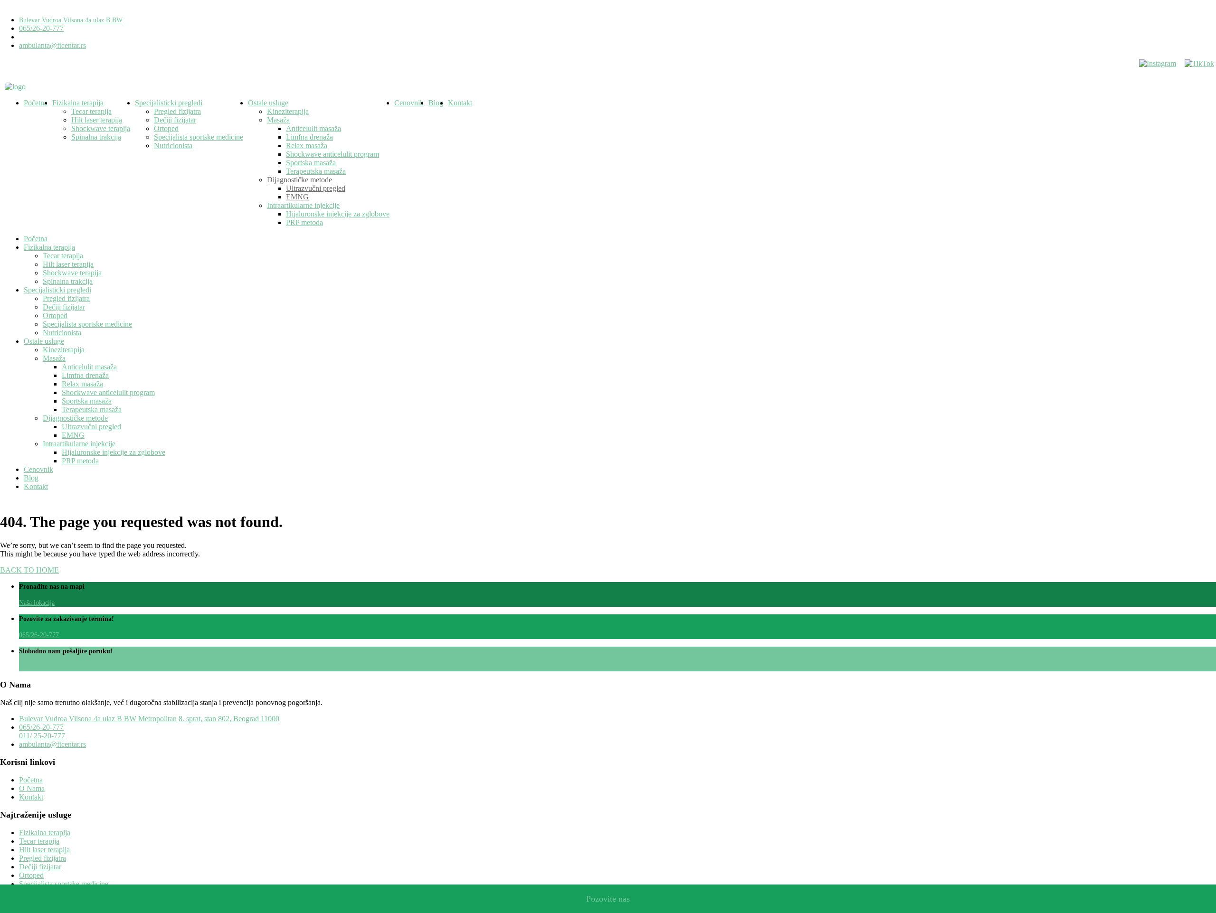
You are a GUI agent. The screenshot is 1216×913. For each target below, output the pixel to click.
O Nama (32, 788)
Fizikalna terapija (78, 103)
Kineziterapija (288, 111)
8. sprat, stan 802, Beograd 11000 (229, 719)
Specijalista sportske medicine (198, 137)
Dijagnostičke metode (299, 180)
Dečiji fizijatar (175, 120)
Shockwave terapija (100, 128)
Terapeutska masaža (316, 171)
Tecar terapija (91, 111)
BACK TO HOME (29, 570)
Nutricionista (173, 145)
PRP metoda (304, 222)
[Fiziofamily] (15, 87)
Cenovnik (409, 103)
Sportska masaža (311, 163)
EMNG (297, 197)
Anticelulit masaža (313, 128)
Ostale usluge (268, 103)
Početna (36, 103)
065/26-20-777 (41, 28)
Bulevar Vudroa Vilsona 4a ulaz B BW (71, 20)
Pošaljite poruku (41, 667)
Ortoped (166, 128)
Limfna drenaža (309, 137)
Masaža (278, 120)
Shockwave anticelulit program (332, 154)
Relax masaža (306, 145)
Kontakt (460, 103)
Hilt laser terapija (96, 120)
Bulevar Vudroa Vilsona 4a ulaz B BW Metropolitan (98, 719)
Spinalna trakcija (96, 137)
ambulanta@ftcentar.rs (52, 45)
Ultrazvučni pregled (315, 188)
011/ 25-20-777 (42, 736)
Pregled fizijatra (177, 111)
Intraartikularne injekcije (303, 205)
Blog (435, 103)
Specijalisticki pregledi (168, 103)
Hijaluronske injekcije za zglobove (338, 214)
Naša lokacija (37, 602)
